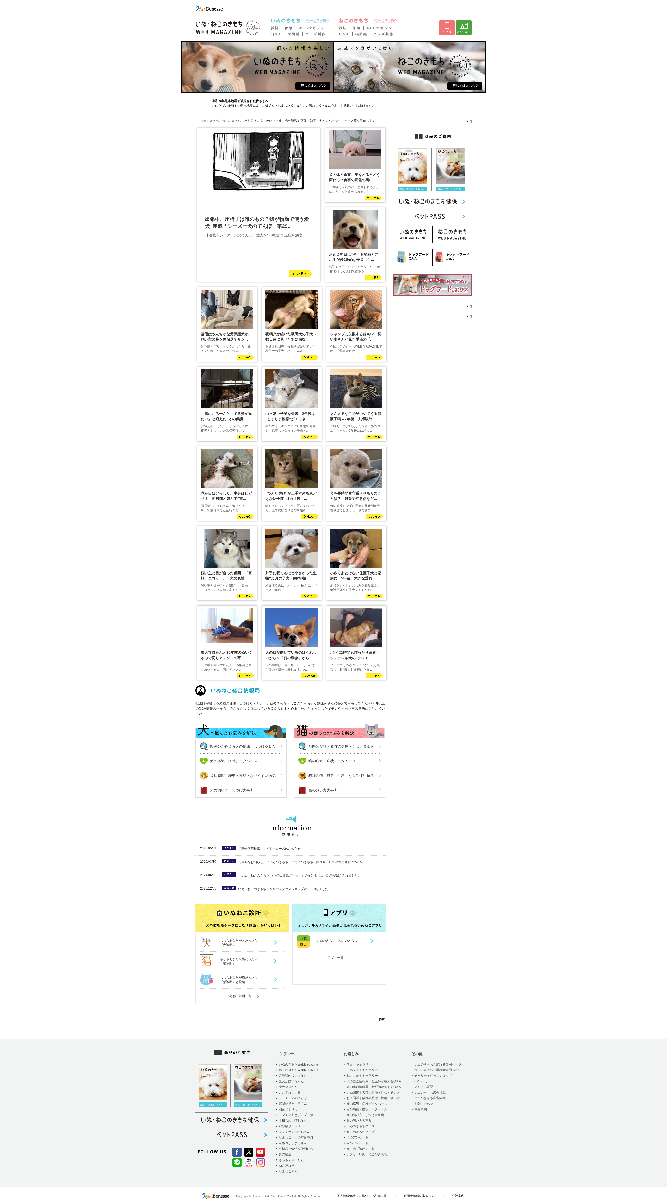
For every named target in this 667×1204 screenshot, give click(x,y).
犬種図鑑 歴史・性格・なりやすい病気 (243, 775)
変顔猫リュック (290, 1126)
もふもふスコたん (291, 1160)
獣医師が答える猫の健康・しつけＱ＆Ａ (341, 746)
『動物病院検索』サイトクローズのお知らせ (269, 848)
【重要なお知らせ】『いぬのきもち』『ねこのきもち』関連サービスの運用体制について (300, 862)
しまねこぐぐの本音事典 (296, 1137)
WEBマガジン (312, 28)
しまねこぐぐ (288, 1171)
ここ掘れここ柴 (290, 1092)
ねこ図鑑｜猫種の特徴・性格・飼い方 (373, 1098)
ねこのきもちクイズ (361, 1132)
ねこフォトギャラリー (362, 1075)
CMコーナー (423, 1081)
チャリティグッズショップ (433, 1075)
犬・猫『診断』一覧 (361, 1149)
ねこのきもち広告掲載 (430, 1098)
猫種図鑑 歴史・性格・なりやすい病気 (341, 775)
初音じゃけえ (288, 1109)
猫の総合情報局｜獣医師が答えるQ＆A (374, 1087)
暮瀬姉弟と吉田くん (293, 1104)
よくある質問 (423, 1087)
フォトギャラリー (359, 1064)
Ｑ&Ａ (276, 34)
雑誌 (275, 28)
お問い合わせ (423, 1104)
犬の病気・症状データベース (233, 761)
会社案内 (458, 1196)
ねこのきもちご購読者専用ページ (437, 1070)
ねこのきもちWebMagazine (298, 1070)
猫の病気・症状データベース (332, 761)
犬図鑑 (294, 34)
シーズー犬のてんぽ (293, 1098)
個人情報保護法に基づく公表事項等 (362, 1196)
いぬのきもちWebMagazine (298, 1064)
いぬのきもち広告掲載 (430, 1092)
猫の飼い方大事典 (323, 790)
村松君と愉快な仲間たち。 (297, 1149)
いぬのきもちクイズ (361, 1126)
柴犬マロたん (288, 1087)
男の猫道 (285, 1154)
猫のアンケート (357, 1143)
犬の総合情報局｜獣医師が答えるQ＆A (374, 1081)
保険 (289, 28)
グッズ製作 (315, 34)
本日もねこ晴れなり (293, 1121)
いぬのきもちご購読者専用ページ (437, 1064)
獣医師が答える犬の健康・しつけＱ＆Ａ (242, 746)
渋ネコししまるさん (293, 1143)
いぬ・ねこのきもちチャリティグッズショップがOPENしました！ (284, 889)
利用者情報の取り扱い (419, 1196)
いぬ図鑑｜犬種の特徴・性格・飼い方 (373, 1092)
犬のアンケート (357, 1137)
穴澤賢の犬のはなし (293, 1075)
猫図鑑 (361, 34)
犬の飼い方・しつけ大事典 (232, 790)
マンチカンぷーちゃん (294, 1132)
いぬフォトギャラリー (362, 1070)
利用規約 (420, 1109)
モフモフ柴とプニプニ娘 (296, 1115)
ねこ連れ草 (286, 1165)
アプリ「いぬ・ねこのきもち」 (368, 1154)
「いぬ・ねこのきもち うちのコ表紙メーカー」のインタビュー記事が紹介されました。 (299, 875)
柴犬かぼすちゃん (291, 1081)
